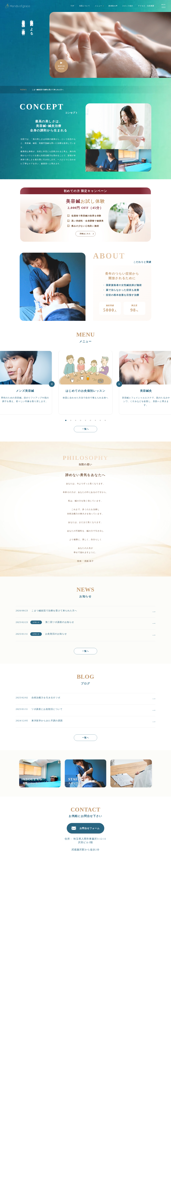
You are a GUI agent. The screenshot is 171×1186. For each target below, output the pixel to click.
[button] (52, 384)
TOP (72, 6)
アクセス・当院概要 (146, 6)
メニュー (98, 6)
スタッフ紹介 (127, 6)
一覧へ (85, 429)
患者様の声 (112, 6)
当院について (84, 6)
